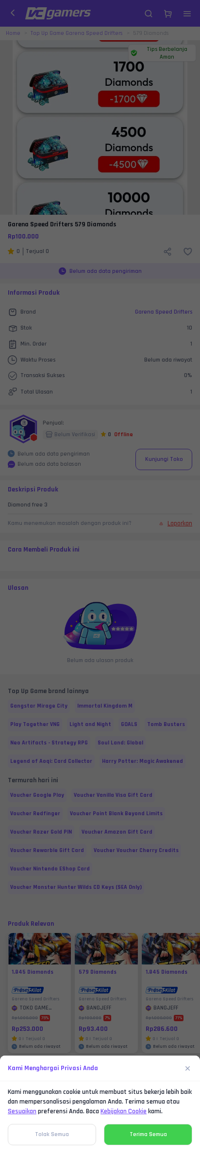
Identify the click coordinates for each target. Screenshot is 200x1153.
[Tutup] (187, 1068)
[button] (100, 576)
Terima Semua (148, 1134)
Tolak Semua (52, 1134)
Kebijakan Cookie (123, 1111)
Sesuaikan (22, 1111)
